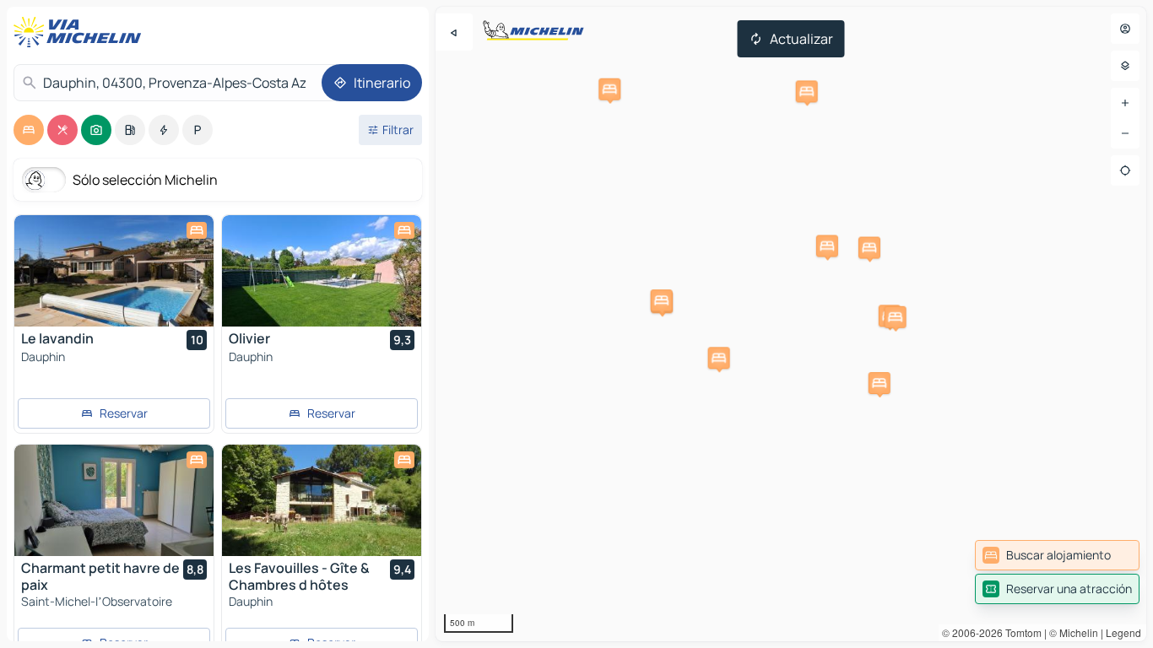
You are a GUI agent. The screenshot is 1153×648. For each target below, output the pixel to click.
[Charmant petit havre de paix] (114, 500)
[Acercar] (1125, 103)
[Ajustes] (1125, 66)
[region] (791, 324)
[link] (1057, 555)
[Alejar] (1125, 133)
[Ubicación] (1125, 170)
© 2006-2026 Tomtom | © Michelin (1020, 632)
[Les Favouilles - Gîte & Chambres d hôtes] (321, 500)
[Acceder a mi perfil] (1125, 29)
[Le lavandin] (114, 271)
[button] (896, 317)
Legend (1123, 632)
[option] (29, 130)
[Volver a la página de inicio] (81, 32)
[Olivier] (321, 271)
